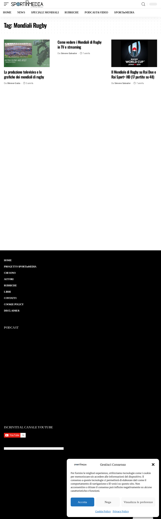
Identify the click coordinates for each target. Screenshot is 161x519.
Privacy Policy (121, 511)
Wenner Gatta (13, 83)
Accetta (82, 502)
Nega (108, 502)
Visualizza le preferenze (138, 502)
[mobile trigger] (7, 4)
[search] (143, 4)
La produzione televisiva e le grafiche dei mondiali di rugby (24, 74)
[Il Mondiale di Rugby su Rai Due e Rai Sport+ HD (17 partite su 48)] (134, 53)
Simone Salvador (69, 53)
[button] (153, 464)
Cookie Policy (103, 511)
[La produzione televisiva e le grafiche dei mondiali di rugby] (27, 53)
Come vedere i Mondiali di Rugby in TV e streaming (79, 44)
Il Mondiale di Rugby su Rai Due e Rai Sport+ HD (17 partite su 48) (133, 74)
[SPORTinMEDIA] (27, 4)
